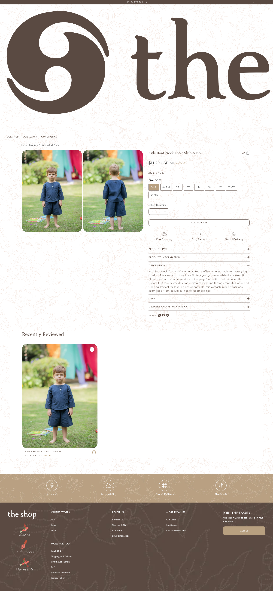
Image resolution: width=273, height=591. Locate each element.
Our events (24, 569)
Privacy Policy (58, 578)
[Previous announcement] (19, 2)
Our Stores (117, 530)
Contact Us (117, 519)
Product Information (164, 257)
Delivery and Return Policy (168, 306)
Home (24, 145)
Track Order (57, 551)
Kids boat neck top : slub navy (44, 145)
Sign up (244, 530)
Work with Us (119, 525)
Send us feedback (120, 536)
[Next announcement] (253, 2)
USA (53, 519)
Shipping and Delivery (62, 556)
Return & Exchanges (60, 561)
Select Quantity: (157, 205)
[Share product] (248, 153)
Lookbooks (171, 525)
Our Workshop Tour (176, 530)
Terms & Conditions (60, 572)
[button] (15, 137)
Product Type (158, 249)
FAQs (53, 567)
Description (157, 265)
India (53, 525)
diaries (24, 535)
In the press (24, 552)
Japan (53, 530)
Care (152, 298)
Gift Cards (171, 519)
